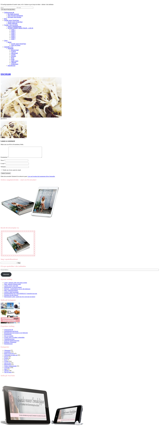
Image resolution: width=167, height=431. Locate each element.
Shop (5, 40)
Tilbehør (13, 62)
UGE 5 (13, 36)
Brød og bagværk (9, 353)
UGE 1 (13, 29)
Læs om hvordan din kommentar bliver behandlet (41, 176)
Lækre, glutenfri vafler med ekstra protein (15, 282)
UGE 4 (13, 34)
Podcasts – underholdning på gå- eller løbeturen (17, 289)
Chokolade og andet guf (10, 355)
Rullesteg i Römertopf (10, 342)
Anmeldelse (7, 352)
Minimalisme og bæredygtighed (13, 287)
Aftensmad (14, 53)
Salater (13, 54)
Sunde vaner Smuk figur (11, 20)
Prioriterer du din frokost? (11, 295)
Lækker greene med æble (11, 285)
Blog (5, 19)
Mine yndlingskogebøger (11, 290)
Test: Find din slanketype (15, 15)
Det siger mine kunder (14, 17)
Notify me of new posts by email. (12, 170)
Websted (3, 166)
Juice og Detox (15, 45)
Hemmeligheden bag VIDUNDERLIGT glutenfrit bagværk (20, 293)
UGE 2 (13, 31)
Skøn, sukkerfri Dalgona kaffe (12, 284)
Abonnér (6, 274)
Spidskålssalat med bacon (11, 331)
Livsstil (6, 361)
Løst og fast (7, 363)
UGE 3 (13, 33)
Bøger (9, 42)
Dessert (13, 56)
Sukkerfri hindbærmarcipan (11, 340)
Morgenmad (15, 50)
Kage (12, 59)
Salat (5, 369)
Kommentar (4, 157)
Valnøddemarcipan (9, 339)
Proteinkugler (8, 334)
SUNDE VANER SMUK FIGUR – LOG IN (20, 28)
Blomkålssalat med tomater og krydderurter (16, 333)
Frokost (13, 51)
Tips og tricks (8, 372)
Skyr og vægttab (8, 336)
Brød (12, 58)
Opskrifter (11, 48)
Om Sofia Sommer (13, 14)
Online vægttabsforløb (14, 26)
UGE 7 (13, 39)
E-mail (3, 163)
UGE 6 (13, 37)
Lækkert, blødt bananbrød (11, 292)
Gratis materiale (12, 23)
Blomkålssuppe (8, 343)
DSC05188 (6, 74)
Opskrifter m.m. (8, 47)
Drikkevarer (14, 64)
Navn (3, 160)
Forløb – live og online (11, 25)
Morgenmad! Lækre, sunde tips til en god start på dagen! (19, 296)
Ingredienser (11, 65)
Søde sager (14, 61)
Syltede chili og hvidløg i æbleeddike (14, 337)
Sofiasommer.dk (9, 12)
